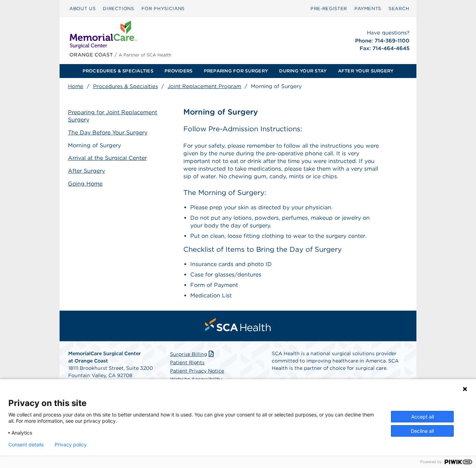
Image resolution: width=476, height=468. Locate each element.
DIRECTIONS (118, 8)
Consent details (26, 444)
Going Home (85, 183)
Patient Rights (187, 362)
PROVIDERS (178, 70)
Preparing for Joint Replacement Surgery (112, 116)
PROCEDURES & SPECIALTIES (118, 70)
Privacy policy (71, 444)
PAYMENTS (367, 8)
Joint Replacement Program (204, 86)
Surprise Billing (188, 354)
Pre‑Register (328, 8)
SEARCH (399, 8)
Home (75, 86)
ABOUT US (82, 8)
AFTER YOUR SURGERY (366, 70)
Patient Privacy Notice (197, 371)
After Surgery (86, 170)
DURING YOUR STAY (303, 70)
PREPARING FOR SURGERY (236, 70)
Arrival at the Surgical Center (107, 158)
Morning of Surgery (94, 145)
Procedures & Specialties (125, 86)
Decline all (422, 431)
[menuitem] (82, 8)
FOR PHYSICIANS (163, 8)
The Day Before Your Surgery (107, 132)
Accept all (422, 417)
